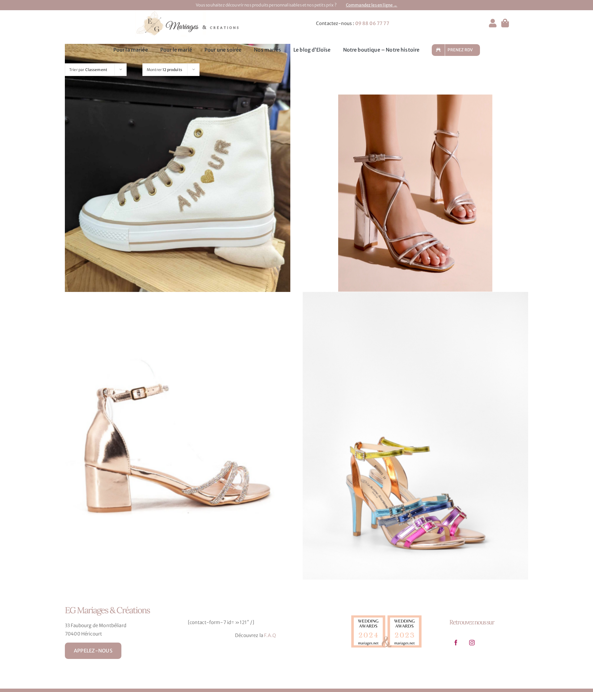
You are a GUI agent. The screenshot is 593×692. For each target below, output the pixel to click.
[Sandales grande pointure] (177, 436)
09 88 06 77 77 (372, 23)
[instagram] (471, 642)
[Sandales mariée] (415, 193)
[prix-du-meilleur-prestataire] (386, 614)
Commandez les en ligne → (371, 5)
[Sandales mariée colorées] (415, 436)
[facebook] (455, 642)
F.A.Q (270, 635)
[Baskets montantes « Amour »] (177, 188)
